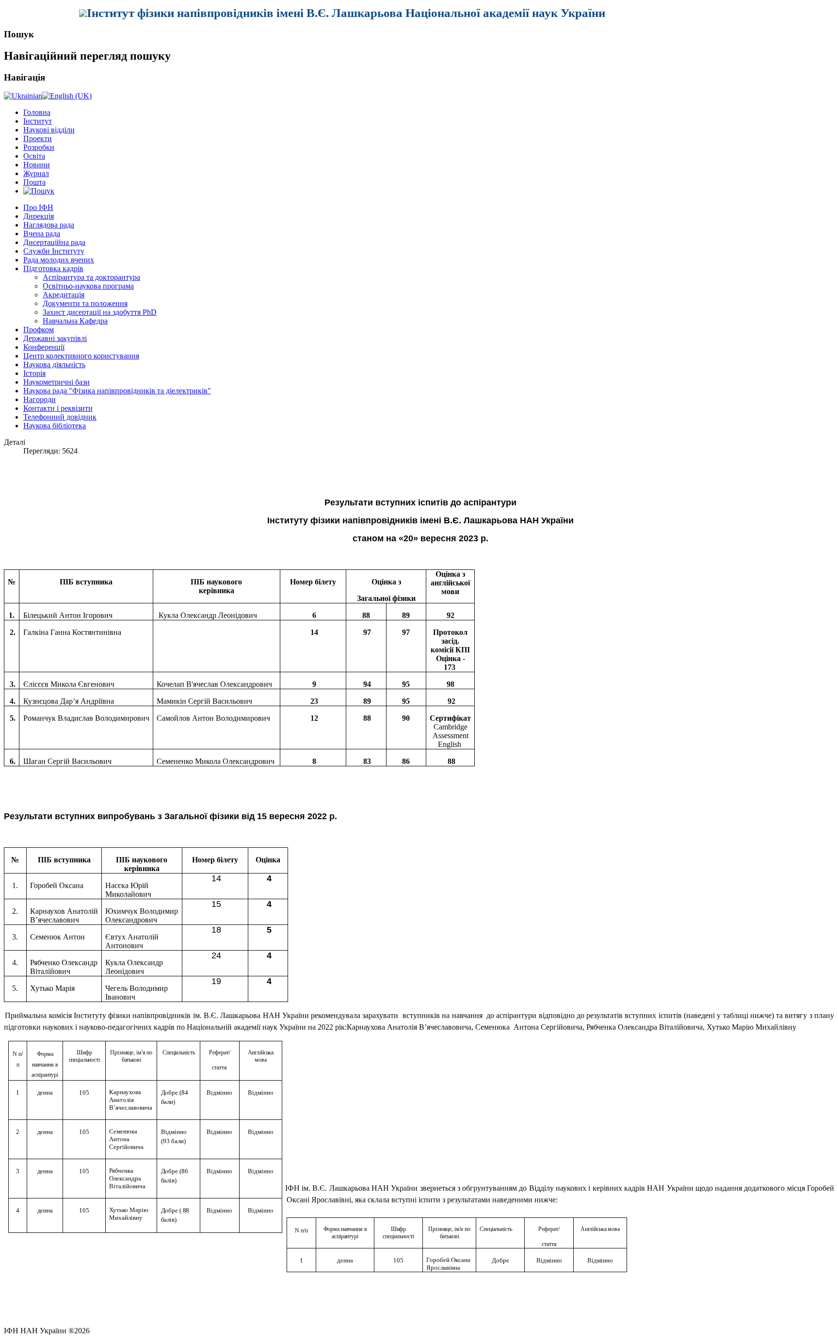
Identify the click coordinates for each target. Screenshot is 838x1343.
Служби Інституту (53, 251)
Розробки (38, 147)
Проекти (37, 138)
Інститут (37, 121)
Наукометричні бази (56, 382)
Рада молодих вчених (58, 260)
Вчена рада (41, 233)
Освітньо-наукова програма (88, 286)
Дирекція (38, 216)
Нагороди (39, 399)
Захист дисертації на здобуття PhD (100, 312)
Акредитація (63, 295)
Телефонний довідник (60, 417)
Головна (36, 112)
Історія (34, 373)
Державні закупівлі (55, 338)
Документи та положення (85, 303)
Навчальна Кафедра (75, 321)
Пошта (34, 182)
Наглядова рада (48, 225)
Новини (36, 165)
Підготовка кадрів (53, 268)
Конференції (43, 347)
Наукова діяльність (54, 364)
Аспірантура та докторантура (91, 277)
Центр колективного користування (81, 356)
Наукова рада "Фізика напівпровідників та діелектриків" (117, 391)
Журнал (36, 173)
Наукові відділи (49, 130)
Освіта (34, 156)
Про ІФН (38, 207)
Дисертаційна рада (54, 242)
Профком (38, 329)
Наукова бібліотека (54, 425)
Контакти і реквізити (58, 408)
